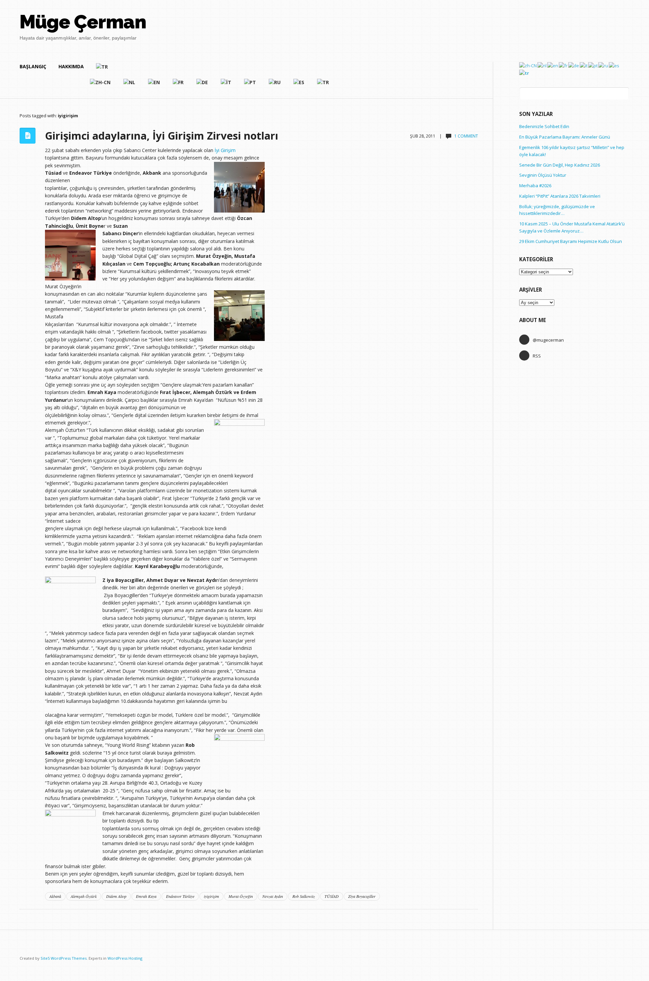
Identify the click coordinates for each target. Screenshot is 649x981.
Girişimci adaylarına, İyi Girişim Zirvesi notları (161, 135)
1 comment (466, 136)
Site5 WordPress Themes (64, 958)
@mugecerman (548, 340)
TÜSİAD (331, 896)
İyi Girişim (225, 150)
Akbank (55, 896)
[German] (202, 85)
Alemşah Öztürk (84, 896)
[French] (178, 85)
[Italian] (226, 85)
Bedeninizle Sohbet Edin (544, 126)
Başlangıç (33, 66)
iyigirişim (211, 896)
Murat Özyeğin (241, 896)
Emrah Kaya (146, 896)
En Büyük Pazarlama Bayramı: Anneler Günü (564, 137)
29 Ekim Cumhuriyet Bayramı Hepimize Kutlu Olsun (570, 241)
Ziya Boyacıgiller (362, 896)
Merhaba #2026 (535, 185)
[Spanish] (299, 85)
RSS (537, 356)
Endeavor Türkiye (180, 896)
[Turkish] (213, 69)
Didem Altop (116, 896)
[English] (154, 85)
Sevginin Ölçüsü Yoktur (542, 175)
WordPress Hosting (124, 958)
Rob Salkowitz (303, 896)
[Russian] (275, 85)
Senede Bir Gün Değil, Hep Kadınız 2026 (559, 165)
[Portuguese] (250, 85)
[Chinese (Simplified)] (100, 85)
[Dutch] (129, 85)
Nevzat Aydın (272, 896)
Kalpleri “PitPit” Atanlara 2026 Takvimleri (559, 196)
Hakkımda (71, 66)
